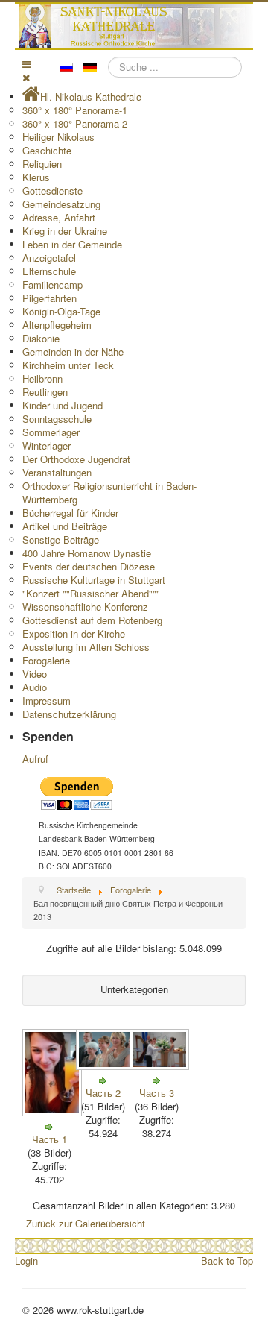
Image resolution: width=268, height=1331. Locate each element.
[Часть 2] (107, 1066)
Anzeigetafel (49, 258)
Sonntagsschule (57, 419)
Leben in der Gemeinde (72, 244)
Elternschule (49, 271)
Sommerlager (51, 432)
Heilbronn (42, 378)
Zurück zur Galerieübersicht (85, 1223)
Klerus (36, 177)
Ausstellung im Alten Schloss (86, 647)
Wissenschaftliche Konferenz (85, 607)
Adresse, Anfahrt (58, 217)
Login (26, 1260)
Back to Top (227, 1260)
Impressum (46, 700)
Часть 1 (49, 1139)
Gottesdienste (52, 190)
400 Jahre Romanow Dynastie (86, 553)
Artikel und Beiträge (64, 526)
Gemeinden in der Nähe (73, 351)
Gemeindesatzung (61, 204)
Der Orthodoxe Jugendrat (76, 459)
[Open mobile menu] (26, 64)
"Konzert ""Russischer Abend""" (91, 593)
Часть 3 (156, 1093)
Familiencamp (52, 284)
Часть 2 (103, 1093)
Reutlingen (45, 392)
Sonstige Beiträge (60, 539)
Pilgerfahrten (49, 298)
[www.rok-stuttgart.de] (136, 26)
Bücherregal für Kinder (70, 513)
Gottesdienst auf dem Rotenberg (92, 620)
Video (34, 674)
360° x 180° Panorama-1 (74, 110)
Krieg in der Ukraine (64, 231)
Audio (34, 687)
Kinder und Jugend (62, 405)
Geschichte (46, 150)
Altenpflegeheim (57, 325)
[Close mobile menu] (26, 77)
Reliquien (42, 164)
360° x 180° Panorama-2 (74, 123)
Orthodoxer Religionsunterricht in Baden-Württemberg (109, 492)
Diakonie (41, 338)
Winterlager (46, 445)
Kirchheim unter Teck (68, 365)
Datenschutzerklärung (69, 714)
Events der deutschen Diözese (88, 566)
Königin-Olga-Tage (61, 311)
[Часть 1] (53, 1112)
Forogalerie (46, 660)
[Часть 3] (161, 1066)
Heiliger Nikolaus (58, 137)
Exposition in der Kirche (73, 633)
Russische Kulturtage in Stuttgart (93, 580)
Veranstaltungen (57, 472)
